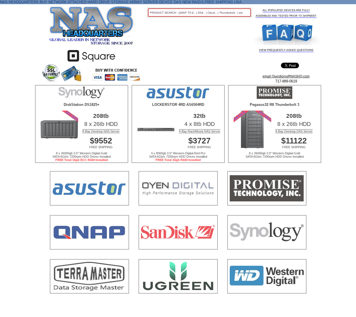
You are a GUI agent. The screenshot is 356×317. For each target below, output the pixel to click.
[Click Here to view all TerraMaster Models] (89, 300)
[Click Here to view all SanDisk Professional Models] (178, 256)
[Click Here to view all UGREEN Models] (178, 300)
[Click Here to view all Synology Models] (267, 256)
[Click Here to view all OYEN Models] (178, 212)
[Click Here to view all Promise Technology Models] (267, 212)
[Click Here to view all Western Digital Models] (267, 300)
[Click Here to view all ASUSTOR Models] (89, 212)
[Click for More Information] (91, 61)
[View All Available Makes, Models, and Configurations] (91, 27)
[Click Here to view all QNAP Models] (89, 256)
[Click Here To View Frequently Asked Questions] (286, 34)
